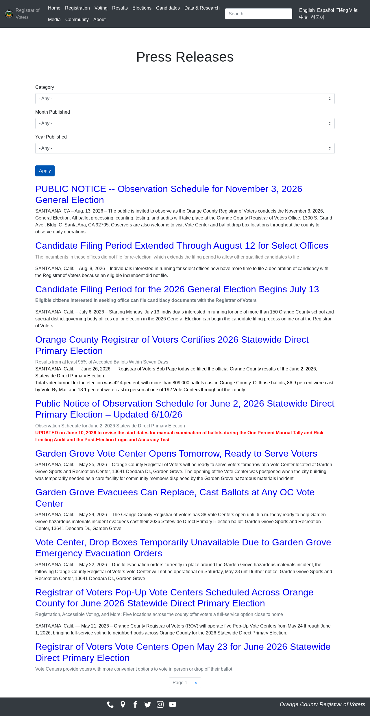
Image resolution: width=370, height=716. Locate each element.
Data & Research (202, 7)
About (99, 19)
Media (54, 19)
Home (54, 7)
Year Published (51, 136)
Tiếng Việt (346, 10)
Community (77, 19)
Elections (141, 7)
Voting (101, 7)
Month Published (52, 112)
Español (325, 10)
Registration (77, 7)
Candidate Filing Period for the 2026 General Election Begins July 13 (177, 289)
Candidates (168, 7)
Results (120, 7)
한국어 (318, 17)
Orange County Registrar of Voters (322, 704)
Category (44, 87)
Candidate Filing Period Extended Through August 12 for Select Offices (181, 245)
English (307, 10)
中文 (303, 17)
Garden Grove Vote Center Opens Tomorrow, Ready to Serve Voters (176, 453)
